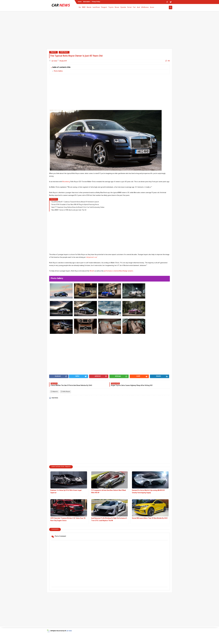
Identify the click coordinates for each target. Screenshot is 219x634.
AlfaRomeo (145, 7)
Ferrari (129, 7)
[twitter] (170, 2)
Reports (53, 52)
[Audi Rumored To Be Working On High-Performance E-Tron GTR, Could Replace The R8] (109, 507)
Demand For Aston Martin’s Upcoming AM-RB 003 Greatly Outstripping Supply (148, 492)
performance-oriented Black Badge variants (118, 271)
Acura (152, 7)
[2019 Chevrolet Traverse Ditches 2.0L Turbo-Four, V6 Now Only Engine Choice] (68, 507)
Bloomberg (66, 182)
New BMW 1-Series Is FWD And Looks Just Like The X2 (69, 210)
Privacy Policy (96, 2)
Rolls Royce (64, 52)
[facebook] (167, 2)
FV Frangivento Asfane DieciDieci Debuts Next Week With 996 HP (108, 492)
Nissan (117, 7)
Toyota (110, 7)
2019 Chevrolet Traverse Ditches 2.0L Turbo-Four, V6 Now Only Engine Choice (67, 520)
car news (69, 631)
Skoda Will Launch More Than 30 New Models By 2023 (149, 518)
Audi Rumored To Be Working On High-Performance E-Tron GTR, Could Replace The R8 (109, 520)
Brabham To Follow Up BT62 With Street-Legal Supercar (65, 492)
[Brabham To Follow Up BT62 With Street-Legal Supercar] (68, 479)
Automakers (86, 2)
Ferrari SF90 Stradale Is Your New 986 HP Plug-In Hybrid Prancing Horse (75, 205)
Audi (138, 7)
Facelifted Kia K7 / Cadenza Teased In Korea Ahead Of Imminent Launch (75, 202)
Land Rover (96, 7)
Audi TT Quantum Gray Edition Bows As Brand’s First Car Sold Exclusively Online (78, 207)
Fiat (134, 7)
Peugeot (104, 7)
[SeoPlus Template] (48, 631)
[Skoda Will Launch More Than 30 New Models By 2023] (150, 507)
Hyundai (123, 7)
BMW (83, 7)
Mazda (89, 7)
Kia (80, 7)
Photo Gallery (58, 71)
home (80, 2)
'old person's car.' (92, 257)
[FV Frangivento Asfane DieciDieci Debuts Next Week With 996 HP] (109, 479)
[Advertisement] (109, 31)
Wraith (92, 271)
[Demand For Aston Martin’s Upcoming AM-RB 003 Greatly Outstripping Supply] (150, 479)
